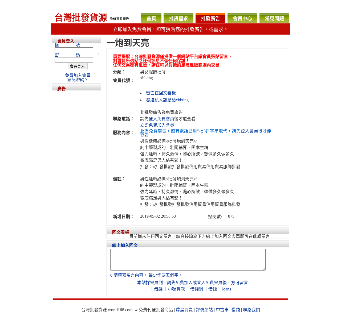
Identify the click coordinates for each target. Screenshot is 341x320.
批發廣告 (210, 18)
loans (226, 289)
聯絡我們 (251, 309)
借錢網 (196, 289)
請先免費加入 (180, 282)
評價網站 (204, 309)
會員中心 (242, 18)
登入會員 (249, 131)
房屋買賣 (184, 309)
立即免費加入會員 (157, 125)
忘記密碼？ (77, 79)
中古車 (222, 309)
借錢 (158, 289)
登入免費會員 (161, 119)
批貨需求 (178, 18)
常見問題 (274, 18)
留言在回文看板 (161, 93)
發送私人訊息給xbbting (167, 100)
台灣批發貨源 (80, 18)
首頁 (151, 18)
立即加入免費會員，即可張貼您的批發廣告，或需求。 (170, 29)
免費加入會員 (78, 75)
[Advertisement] (76, 170)
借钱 (212, 289)
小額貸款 (176, 289)
